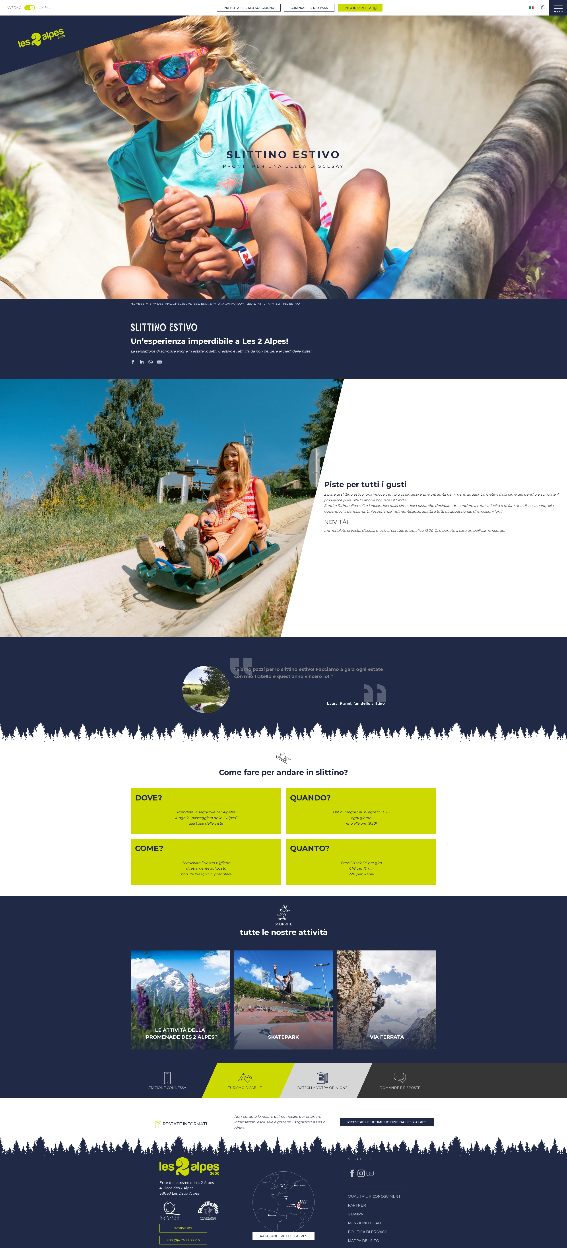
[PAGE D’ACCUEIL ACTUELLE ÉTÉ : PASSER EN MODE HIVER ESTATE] (29, 7)
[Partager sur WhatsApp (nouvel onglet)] (150, 363)
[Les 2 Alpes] (189, 1193)
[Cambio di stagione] (31, 7)
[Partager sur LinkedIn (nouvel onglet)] (142, 363)
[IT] (532, 8)
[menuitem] (41, 37)
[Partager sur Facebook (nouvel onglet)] (133, 363)
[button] (189, 521)
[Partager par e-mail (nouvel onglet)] (159, 363)
